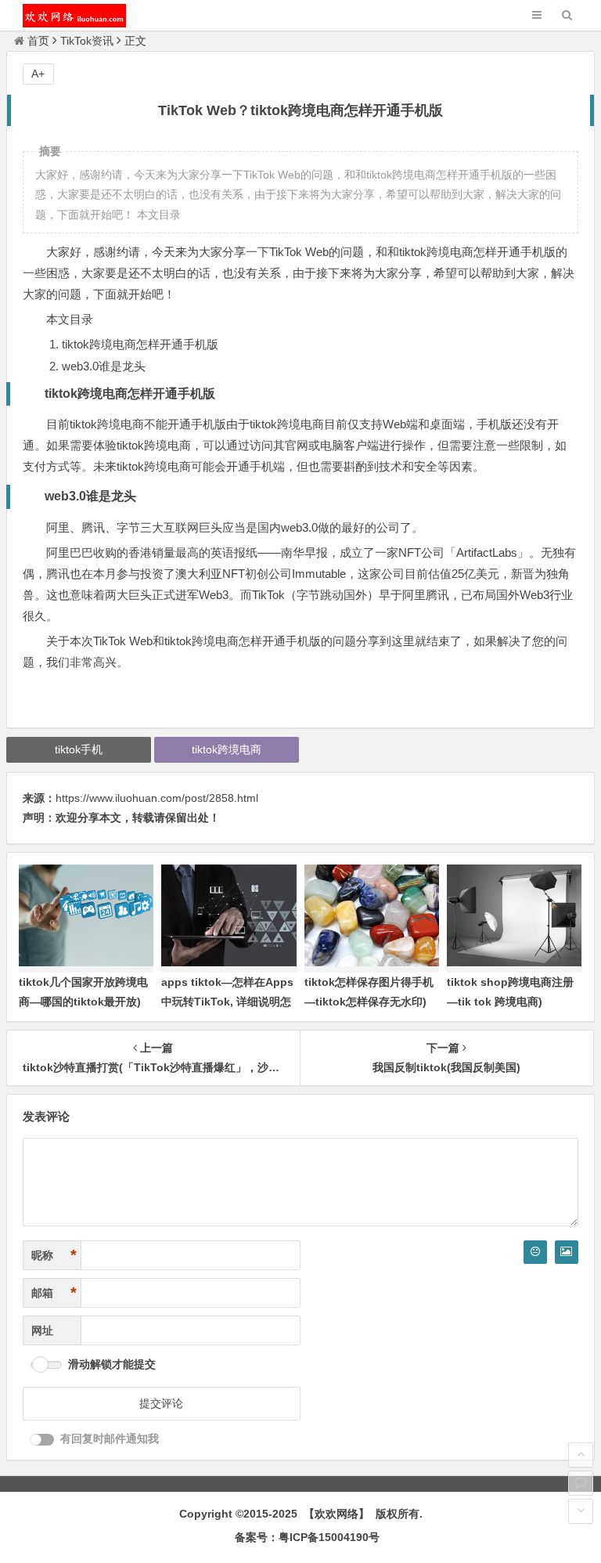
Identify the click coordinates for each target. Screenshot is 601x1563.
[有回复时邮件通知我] (42, 1440)
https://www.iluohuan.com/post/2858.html (157, 798)
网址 (42, 1330)
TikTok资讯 (86, 40)
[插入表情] (535, 1252)
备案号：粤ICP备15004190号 (307, 1537)
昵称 (54, 1255)
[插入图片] (566, 1252)
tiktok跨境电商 (226, 749)
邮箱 (54, 1292)
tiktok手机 (79, 749)
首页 (38, 40)
